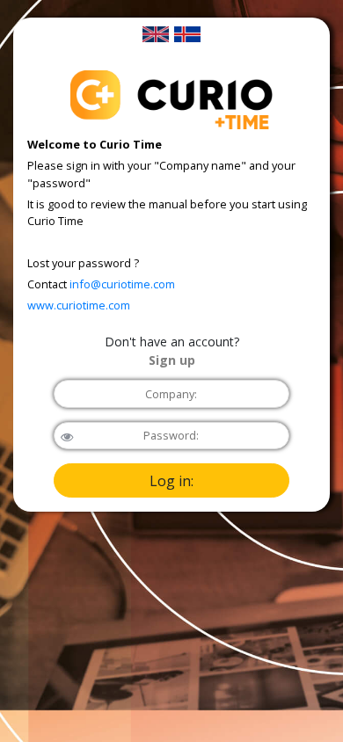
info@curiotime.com (122, 284)
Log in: (171, 481)
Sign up (172, 360)
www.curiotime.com (78, 305)
